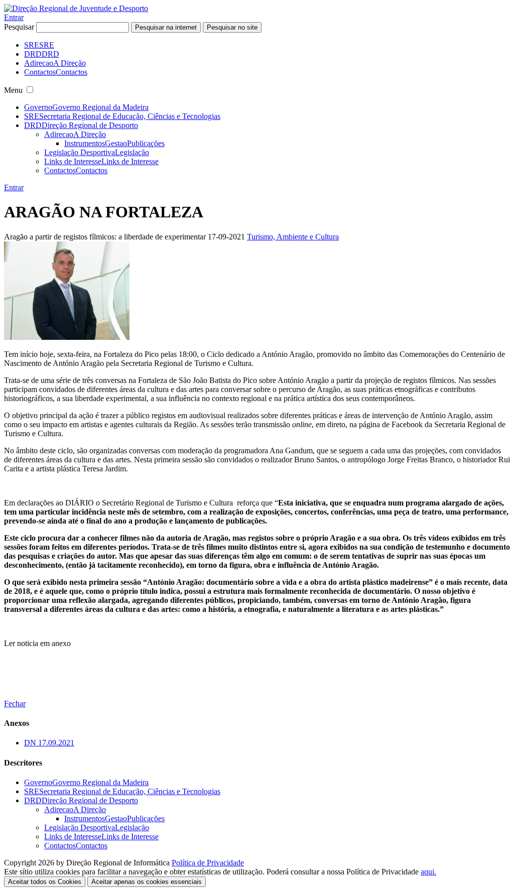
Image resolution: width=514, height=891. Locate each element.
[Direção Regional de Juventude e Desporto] (76, 8)
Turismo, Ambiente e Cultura (293, 236)
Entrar (14, 17)
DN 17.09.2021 (49, 742)
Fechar (15, 703)
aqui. (428, 871)
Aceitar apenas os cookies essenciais (146, 881)
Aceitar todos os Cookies (44, 881)
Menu (13, 90)
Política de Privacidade (208, 862)
